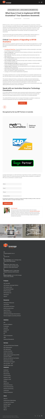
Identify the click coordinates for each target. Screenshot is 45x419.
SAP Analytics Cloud (8, 287)
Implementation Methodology (10, 400)
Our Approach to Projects (9, 402)
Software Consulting (8, 351)
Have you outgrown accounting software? (12, 315)
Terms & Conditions (15, 417)
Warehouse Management (9, 339)
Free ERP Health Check (8, 365)
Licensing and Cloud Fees (9, 49)
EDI (4, 333)
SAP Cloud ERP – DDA (8, 363)
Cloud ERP (6, 328)
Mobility (5, 331)
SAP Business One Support (9, 361)
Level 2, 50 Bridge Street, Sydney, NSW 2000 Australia (12, 260)
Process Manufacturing (8, 386)
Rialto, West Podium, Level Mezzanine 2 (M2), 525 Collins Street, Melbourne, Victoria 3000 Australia (11, 266)
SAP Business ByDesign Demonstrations (12, 313)
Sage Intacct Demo (7, 312)
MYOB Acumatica (7, 290)
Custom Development (8, 335)
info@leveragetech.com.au (9, 253)
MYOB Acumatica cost (13, 9)
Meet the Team (7, 406)
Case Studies (6, 304)
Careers (5, 407)
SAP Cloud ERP (7, 283)
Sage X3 (5, 296)
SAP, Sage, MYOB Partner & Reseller (11, 345)
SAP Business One (7, 292)
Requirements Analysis (8, 360)
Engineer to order (7, 377)
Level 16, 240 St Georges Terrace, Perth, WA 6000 (13, 276)
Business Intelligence (8, 324)
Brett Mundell (18, 18)
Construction (6, 390)
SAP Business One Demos (9, 306)
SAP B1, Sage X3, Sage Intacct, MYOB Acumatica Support (11, 355)
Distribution (6, 370)
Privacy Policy (8, 417)
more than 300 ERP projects (35, 211)
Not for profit (6, 371)
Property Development (8, 392)
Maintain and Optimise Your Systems (11, 358)
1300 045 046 (6, 256)
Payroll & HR (6, 330)
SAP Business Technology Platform (11, 285)
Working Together (7, 404)
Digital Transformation (8, 353)
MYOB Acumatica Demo (9, 308)
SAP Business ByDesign (8, 289)
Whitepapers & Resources (9, 302)
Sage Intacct (6, 294)
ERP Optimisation (7, 349)
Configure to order (7, 379)
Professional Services (8, 384)
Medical (5, 381)
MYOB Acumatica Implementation (29, 9)
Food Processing (7, 375)
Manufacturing (7, 373)
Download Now (7, 203)
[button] (41, 2)
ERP (4, 322)
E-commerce (6, 326)
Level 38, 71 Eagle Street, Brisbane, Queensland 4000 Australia (11, 271)
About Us (5, 398)
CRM (5, 337)
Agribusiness (6, 383)
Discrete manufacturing (8, 388)
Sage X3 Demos (7, 310)
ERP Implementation (8, 347)
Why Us (5, 409)
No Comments (26, 18)
